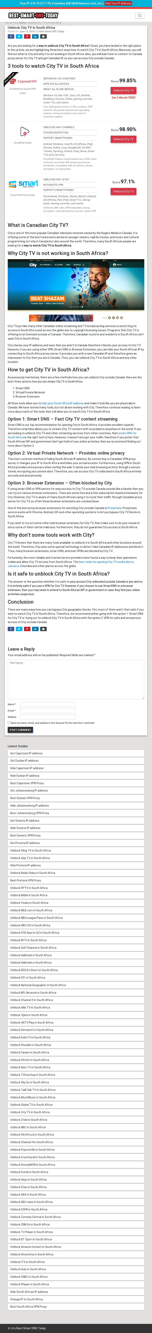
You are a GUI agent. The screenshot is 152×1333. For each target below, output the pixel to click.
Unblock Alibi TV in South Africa (30, 1007)
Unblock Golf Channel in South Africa (33, 947)
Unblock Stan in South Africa (28, 1187)
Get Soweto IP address (24, 820)
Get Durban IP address (24, 760)
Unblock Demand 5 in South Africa (31, 1029)
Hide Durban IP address (25, 775)
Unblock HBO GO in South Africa (30, 925)
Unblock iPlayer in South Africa (29, 1284)
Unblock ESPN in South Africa (28, 1209)
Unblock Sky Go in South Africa (29, 1082)
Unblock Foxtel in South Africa (29, 1172)
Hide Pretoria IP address (25, 865)
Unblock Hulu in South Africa (28, 1269)
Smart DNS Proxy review (22, 195)
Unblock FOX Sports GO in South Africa (34, 932)
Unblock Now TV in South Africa (30, 1067)
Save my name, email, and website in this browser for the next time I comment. (53, 723)
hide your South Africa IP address (63, 403)
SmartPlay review (22, 143)
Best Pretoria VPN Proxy (25, 880)
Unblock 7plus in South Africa (28, 1015)
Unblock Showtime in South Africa (31, 1254)
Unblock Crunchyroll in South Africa (32, 1157)
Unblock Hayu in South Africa (28, 1179)
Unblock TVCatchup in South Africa (32, 1074)
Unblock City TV (123, 90)
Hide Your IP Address (118, 3)
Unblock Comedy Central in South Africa (35, 1217)
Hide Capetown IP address (27, 768)
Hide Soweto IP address (25, 828)
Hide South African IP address (29, 1291)
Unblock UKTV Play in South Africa (31, 1022)
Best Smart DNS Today (51, 31)
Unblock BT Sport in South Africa (31, 1239)
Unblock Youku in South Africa (29, 902)
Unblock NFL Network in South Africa (33, 992)
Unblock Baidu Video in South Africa (32, 872)
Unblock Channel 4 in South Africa (31, 1142)
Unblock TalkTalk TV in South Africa (32, 1089)
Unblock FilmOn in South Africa (29, 1060)
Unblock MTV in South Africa (28, 940)
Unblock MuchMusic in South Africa (32, 1097)
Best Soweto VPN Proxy (25, 835)
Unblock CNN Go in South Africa (30, 1224)
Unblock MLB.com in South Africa (31, 910)
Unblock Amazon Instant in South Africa (35, 1246)
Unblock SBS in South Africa (28, 1194)
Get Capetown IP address (26, 753)
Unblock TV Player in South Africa (31, 1232)
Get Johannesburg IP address (29, 790)
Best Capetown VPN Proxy (27, 783)
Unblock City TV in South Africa (30, 1112)
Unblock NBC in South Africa (28, 1127)
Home (22, 22)
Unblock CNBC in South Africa (29, 1276)
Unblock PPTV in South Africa (29, 888)
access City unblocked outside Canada (100, 581)
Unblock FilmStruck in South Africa (32, 1134)
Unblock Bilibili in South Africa (28, 895)
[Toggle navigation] (139, 15)
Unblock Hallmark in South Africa (30, 955)
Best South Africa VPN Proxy (28, 1306)
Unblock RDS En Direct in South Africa (34, 970)
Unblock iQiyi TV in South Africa (30, 858)
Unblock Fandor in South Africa (29, 1052)
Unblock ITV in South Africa (27, 1262)
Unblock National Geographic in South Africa (38, 985)
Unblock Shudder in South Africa (30, 1045)
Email (11, 710)
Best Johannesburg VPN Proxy (29, 813)
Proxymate (114, 508)
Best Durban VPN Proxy (25, 798)
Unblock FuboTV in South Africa (30, 1037)
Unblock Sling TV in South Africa (30, 850)
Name (12, 704)
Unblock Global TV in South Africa (31, 1104)
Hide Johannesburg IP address (29, 805)
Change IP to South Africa (26, 1299)
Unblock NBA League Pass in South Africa (36, 917)
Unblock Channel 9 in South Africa (31, 1000)
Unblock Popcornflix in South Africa (32, 1149)
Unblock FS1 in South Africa (27, 977)
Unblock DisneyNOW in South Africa (32, 1164)
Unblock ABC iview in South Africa (31, 1202)
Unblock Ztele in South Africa (28, 1119)
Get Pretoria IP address (25, 843)
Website (12, 717)
